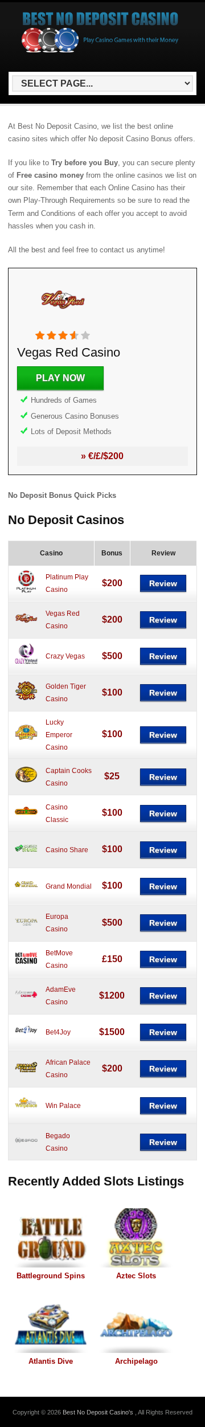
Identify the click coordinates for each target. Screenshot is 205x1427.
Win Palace (63, 1106)
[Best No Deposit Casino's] (100, 51)
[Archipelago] (136, 1323)
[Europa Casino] (26, 930)
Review (163, 583)
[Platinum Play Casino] (26, 591)
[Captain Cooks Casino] (26, 784)
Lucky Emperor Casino (59, 734)
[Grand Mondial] (26, 893)
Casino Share (67, 850)
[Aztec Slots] (136, 1237)
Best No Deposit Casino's (99, 1412)
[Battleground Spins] (51, 1237)
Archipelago (136, 1361)
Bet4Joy (58, 1032)
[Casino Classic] (26, 820)
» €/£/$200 (102, 456)
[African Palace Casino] (26, 1076)
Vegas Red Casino (68, 352)
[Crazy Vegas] (26, 664)
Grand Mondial (69, 886)
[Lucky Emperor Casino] (26, 742)
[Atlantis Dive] (51, 1323)
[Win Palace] (26, 1113)
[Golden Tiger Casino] (26, 700)
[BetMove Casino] (26, 967)
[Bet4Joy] (26, 1040)
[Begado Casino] (26, 1149)
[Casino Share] (26, 857)
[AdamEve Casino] (26, 1003)
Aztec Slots (136, 1275)
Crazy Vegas (65, 656)
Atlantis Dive (50, 1361)
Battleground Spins (51, 1275)
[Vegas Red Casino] (62, 324)
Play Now (60, 378)
